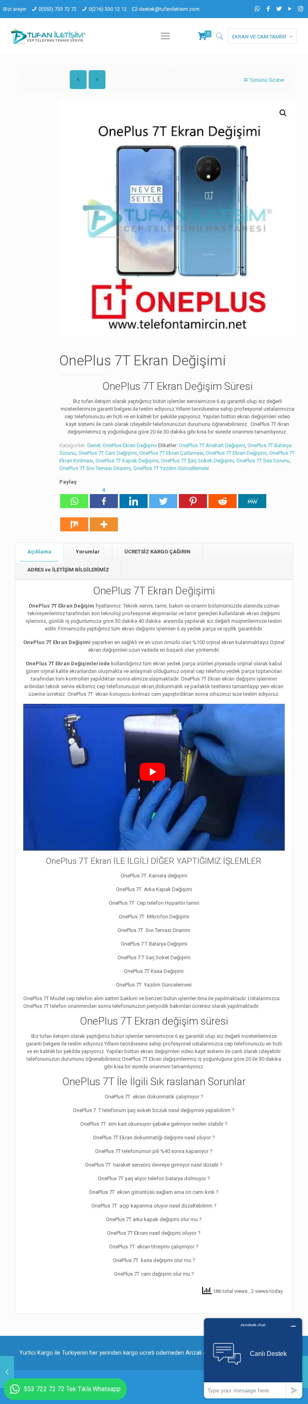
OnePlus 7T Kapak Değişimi (126, 461)
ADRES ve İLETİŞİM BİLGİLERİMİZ (68, 570)
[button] (283, 113)
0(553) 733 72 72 (57, 9)
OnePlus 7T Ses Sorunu (263, 461)
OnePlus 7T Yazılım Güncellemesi (171, 468)
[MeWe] (252, 497)
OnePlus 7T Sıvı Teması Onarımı (95, 468)
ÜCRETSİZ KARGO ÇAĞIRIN (157, 552)
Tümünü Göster (266, 80)
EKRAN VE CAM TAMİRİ (259, 37)
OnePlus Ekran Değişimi (130, 445)
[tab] (39, 552)
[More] (104, 520)
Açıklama (39, 552)
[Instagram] (300, 8)
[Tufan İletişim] (48, 36)
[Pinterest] (193, 497)
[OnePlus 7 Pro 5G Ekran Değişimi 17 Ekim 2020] (7, 1372)
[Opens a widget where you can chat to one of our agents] (253, 1358)
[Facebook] (268, 8)
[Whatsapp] (74, 497)
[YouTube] (290, 8)
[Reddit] (223, 497)
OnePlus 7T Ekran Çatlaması (171, 453)
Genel (93, 445)
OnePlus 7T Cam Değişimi (107, 453)
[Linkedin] (134, 497)
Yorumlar (88, 552)
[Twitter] (279, 8)
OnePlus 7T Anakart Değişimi (212, 445)
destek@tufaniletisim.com (169, 9)
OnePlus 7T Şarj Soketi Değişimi (197, 461)
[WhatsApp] (257, 8)
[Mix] (74, 520)
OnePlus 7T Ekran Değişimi (236, 453)
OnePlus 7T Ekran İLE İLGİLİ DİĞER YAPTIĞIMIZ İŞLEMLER (153, 861)
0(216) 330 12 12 (108, 9)
